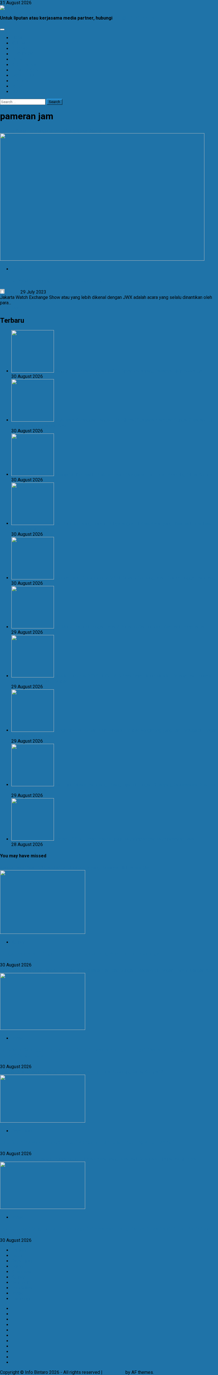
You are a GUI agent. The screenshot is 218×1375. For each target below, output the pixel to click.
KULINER (20, 43)
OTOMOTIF (22, 48)
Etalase (18, 1250)
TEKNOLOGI (23, 54)
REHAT (18, 86)
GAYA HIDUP (24, 75)
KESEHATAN (23, 64)
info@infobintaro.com (137, 18)
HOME (17, 38)
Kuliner (18, 942)
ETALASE (20, 81)
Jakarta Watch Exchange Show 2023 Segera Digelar (51, 130)
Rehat (17, 1038)
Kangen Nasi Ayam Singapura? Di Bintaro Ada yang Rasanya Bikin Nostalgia (74, 867)
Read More (11, 308)
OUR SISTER (23, 91)
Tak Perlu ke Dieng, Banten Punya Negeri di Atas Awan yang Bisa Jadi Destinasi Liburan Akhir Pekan (99, 1159)
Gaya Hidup (22, 1131)
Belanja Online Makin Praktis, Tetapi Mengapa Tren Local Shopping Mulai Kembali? (81, 1072)
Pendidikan (22, 1288)
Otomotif (20, 1282)
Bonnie (12, 292)
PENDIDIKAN (24, 70)
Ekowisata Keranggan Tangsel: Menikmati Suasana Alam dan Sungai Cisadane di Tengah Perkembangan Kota (107, 970)
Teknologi (21, 1298)
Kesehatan (21, 1271)
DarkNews (114, 1372)
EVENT (18, 59)
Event (16, 269)
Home (17, 1266)
